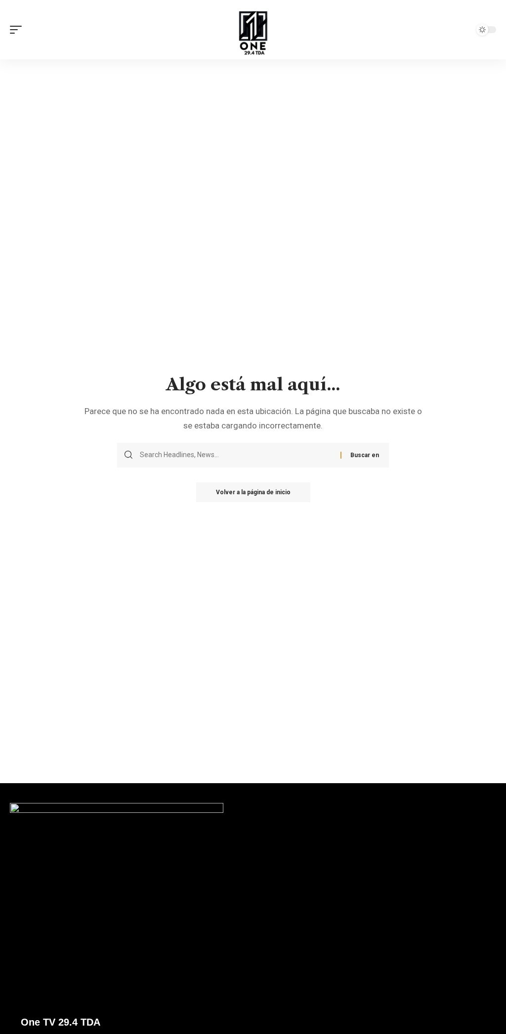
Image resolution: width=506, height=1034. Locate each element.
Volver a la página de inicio (253, 492)
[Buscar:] (236, 455)
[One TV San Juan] (253, 29)
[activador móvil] (18, 30)
